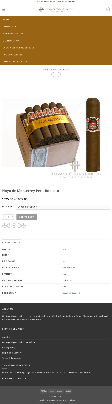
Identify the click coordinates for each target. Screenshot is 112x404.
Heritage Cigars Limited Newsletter (19, 342)
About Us (6, 337)
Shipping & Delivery (11, 352)
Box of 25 (66, 293)
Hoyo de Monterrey (60, 70)
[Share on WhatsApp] (4, 225)
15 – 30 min (67, 280)
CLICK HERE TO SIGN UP (14, 378)
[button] (3, 9)
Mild (64, 274)
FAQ (61, 396)
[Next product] (53, 74)
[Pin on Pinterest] (23, 225)
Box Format (7, 206)
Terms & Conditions (11, 358)
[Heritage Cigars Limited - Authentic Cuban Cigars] (56, 10)
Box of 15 (75, 293)
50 (63, 261)
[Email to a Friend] (19, 225)
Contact (53, 396)
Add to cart (26, 217)
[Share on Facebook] (9, 225)
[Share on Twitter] (14, 225)
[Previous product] (59, 74)
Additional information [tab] (11, 242)
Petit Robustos (68, 267)
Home (45, 70)
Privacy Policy (8, 347)
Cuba (64, 286)
